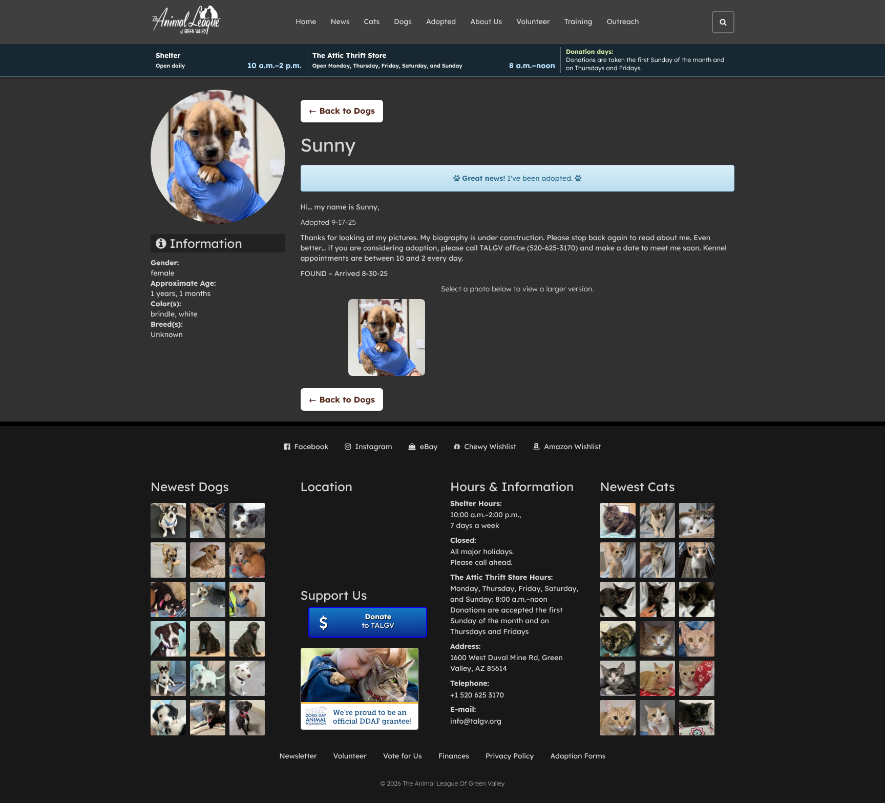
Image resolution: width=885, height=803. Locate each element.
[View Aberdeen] (618, 599)
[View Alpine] (207, 717)
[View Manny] (247, 678)
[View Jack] (168, 678)
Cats (372, 21)
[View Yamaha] (657, 520)
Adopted (441, 21)
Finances (453, 755)
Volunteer (533, 21)
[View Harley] (696, 560)
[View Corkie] (207, 560)
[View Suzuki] (696, 520)
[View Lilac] (247, 639)
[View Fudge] (618, 520)
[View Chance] (168, 520)
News (340, 21)
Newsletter (298, 755)
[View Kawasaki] (618, 560)
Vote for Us (402, 755)
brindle (163, 314)
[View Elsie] (657, 678)
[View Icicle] (168, 717)
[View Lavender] (207, 639)
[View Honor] (247, 717)
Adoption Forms (577, 755)
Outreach (623, 21)
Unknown (167, 334)
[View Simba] (696, 678)
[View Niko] (247, 599)
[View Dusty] (207, 599)
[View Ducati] (657, 560)
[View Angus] (657, 599)
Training (578, 21)
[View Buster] (207, 520)
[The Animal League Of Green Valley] (187, 20)
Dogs (403, 21)
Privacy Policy (510, 755)
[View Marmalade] (657, 717)
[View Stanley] (168, 639)
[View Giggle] (696, 639)
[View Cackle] (618, 678)
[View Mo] (207, 678)
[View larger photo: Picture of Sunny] (386, 337)
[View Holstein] (696, 599)
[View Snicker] (657, 639)
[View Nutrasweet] (696, 717)
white (188, 314)
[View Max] (247, 520)
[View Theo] (168, 560)
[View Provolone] (618, 717)
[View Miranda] (168, 599)
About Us (486, 21)
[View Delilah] (618, 639)
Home (306, 21)
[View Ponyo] (247, 560)
